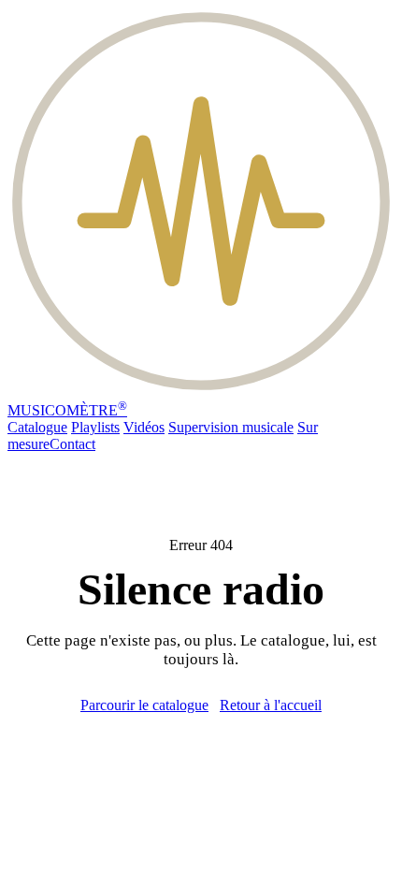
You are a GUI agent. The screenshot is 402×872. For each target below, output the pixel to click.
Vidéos (144, 427)
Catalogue (37, 427)
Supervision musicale (231, 427)
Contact (72, 444)
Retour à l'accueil (271, 705)
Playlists (95, 427)
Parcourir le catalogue (144, 705)
